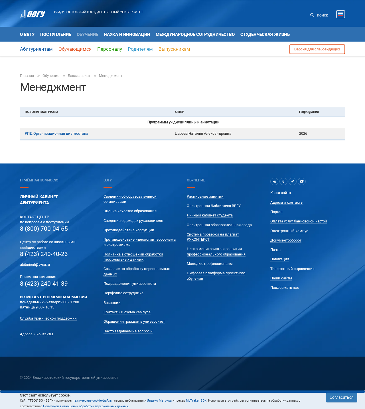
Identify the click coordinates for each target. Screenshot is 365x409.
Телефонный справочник (292, 269)
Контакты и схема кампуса (127, 312)
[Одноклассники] (283, 181)
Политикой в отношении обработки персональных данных (85, 406)
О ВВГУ (27, 34)
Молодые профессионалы (210, 263)
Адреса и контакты (36, 334)
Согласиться (342, 397)
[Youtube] (302, 181)
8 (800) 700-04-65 (44, 228)
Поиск (322, 15)
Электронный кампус (289, 231)
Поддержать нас (284, 287)
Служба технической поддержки (48, 318)
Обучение (87, 34)
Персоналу (109, 49)
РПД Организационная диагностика (56, 133)
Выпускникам (174, 49)
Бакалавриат (79, 75)
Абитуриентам (36, 49)
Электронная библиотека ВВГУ (214, 206)
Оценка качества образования (130, 211)
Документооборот (285, 240)
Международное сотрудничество (195, 34)
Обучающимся (75, 49)
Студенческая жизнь (265, 34)
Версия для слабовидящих (317, 49)
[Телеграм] (293, 181)
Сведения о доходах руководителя (133, 220)
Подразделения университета (130, 283)
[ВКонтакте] (274, 181)
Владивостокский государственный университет (98, 12)
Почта (275, 250)
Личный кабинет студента (210, 215)
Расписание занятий (205, 196)
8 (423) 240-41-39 (44, 283)
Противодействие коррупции (129, 230)
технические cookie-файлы (93, 400)
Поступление (55, 34)
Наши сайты (281, 278)
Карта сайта (280, 193)
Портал (276, 212)
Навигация (279, 259)
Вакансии (112, 302)
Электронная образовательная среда (219, 225)
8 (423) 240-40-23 (44, 254)
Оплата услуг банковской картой (298, 221)
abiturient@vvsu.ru (35, 264)
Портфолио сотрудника (123, 293)
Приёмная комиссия (39, 180)
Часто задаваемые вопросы (128, 331)
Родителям (140, 49)
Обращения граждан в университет (134, 321)
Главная (27, 75)
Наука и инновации (127, 34)
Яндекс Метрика (159, 400)
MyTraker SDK (196, 400)
